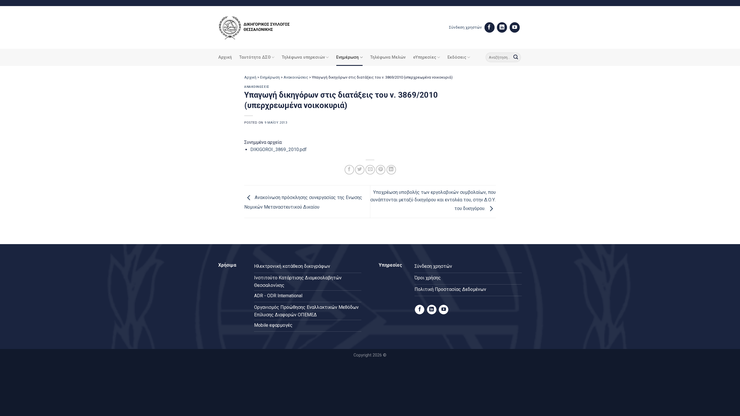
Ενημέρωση (347, 57)
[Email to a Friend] (370, 169)
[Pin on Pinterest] (380, 169)
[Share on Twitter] (360, 169)
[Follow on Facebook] (489, 27)
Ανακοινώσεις (296, 77)
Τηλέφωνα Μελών (388, 57)
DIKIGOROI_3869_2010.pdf (278, 149)
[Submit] (516, 57)
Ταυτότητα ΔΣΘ (255, 57)
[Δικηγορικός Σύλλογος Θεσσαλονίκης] (261, 27)
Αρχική (225, 57)
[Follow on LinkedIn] (502, 27)
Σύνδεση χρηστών (465, 27)
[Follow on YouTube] (515, 27)
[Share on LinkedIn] (391, 169)
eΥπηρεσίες (424, 57)
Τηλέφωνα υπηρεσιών (303, 57)
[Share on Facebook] (349, 169)
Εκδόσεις (456, 57)
